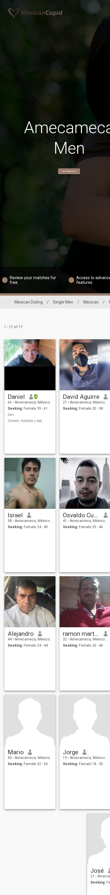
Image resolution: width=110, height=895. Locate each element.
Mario (16, 752)
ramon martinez (81, 633)
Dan (11, 415)
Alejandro (21, 633)
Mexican (91, 302)
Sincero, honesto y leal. (25, 421)
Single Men (63, 302)
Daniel (16, 396)
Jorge (70, 752)
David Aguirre (81, 396)
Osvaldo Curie (81, 515)
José (97, 870)
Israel (15, 515)
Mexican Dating (28, 302)
